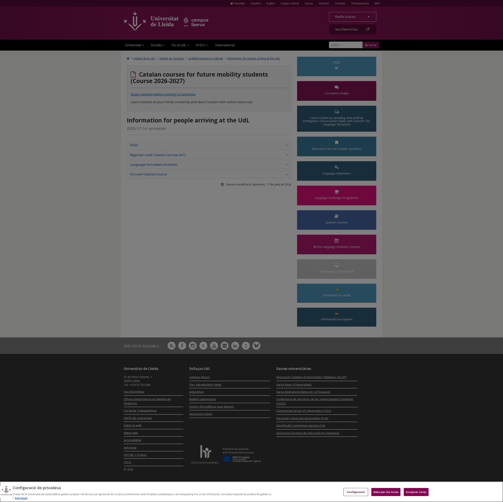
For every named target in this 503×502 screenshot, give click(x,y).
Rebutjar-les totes (386, 492)
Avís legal (21, 498)
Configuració (356, 492)
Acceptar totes (416, 492)
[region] (251, 492)
